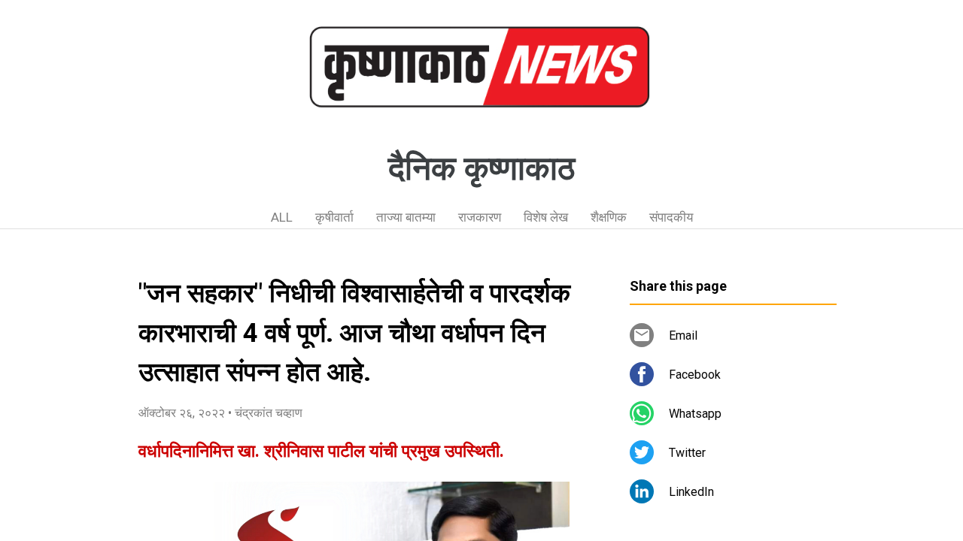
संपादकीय (671, 217)
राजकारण (479, 217)
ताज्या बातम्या (406, 217)
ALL (282, 217)
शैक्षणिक (609, 217)
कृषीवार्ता (334, 217)
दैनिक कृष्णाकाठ (481, 168)
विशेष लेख (546, 217)
